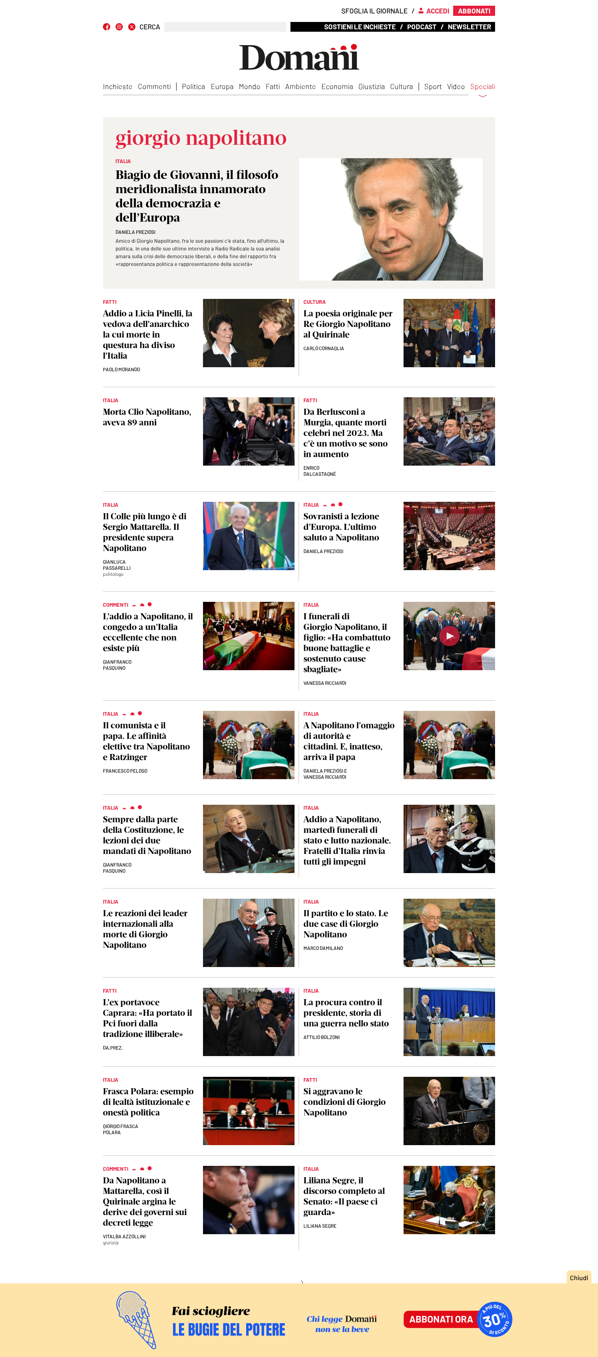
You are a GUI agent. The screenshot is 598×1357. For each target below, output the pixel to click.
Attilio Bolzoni (321, 1037)
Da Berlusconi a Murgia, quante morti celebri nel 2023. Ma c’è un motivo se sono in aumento (345, 433)
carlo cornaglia (323, 348)
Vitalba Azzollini (124, 1236)
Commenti (154, 86)
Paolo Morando (121, 369)
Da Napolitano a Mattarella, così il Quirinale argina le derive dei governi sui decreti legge (145, 1201)
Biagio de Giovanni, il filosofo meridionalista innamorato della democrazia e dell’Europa (197, 196)
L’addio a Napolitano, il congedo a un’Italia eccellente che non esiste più (148, 632)
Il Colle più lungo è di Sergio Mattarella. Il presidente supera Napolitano (144, 532)
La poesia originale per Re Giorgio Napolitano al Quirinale (348, 324)
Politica (193, 86)
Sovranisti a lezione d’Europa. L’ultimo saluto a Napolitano (341, 526)
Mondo (249, 86)
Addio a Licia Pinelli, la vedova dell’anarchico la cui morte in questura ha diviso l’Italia (147, 334)
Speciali (482, 87)
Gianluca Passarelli (117, 565)
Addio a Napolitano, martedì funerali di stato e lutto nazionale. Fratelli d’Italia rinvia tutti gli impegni (347, 840)
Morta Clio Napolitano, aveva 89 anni (147, 417)
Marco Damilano (323, 948)
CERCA (150, 26)
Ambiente (300, 86)
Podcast (421, 26)
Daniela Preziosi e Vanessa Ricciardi (325, 774)
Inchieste (118, 86)
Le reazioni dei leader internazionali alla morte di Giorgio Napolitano (145, 929)
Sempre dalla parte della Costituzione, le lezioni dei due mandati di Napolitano (147, 835)
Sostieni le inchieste (360, 26)
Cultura (401, 86)
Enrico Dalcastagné (319, 471)
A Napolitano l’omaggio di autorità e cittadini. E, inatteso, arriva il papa (349, 741)
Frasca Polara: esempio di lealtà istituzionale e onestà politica (148, 1101)
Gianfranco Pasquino (117, 665)
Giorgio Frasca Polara (120, 1129)
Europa (222, 86)
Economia (337, 86)
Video (456, 86)
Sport (433, 86)
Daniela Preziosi (135, 232)
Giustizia (371, 86)
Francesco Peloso (125, 770)
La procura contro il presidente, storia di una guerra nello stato (346, 1012)
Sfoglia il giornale (374, 11)
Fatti (273, 86)
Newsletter (469, 26)
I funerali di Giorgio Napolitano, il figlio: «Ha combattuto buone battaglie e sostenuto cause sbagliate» (347, 642)
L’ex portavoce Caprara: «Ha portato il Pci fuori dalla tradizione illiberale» (147, 1018)
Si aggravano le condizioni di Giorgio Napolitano (344, 1101)
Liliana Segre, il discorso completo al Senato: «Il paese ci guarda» (344, 1196)
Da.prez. (113, 1047)
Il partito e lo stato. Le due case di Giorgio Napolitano (345, 923)
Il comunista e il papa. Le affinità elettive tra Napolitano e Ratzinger (146, 741)
